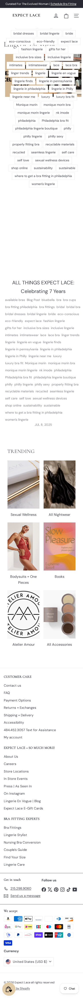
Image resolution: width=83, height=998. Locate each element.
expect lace (33, 321)
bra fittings (47, 307)
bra (58, 300)
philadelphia (62, 370)
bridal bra (73, 307)
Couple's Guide (15, 850)
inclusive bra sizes (36, 328)
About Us (11, 756)
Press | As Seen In (18, 786)
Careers (10, 764)
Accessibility (14, 722)
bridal (60, 307)
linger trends (70, 335)
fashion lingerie (54, 321)
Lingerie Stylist (15, 835)
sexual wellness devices (50, 398)
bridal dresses (15, 314)
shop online (13, 405)
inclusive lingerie (62, 328)
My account (13, 737)
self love (25, 398)
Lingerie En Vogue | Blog (22, 801)
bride (52, 314)
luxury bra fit (14, 363)
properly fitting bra (65, 384)
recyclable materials (19, 391)
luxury (57, 356)
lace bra (54, 335)
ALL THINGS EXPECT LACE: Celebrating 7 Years (43, 287)
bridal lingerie (36, 314)
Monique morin (35, 363)
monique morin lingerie (21, 370)
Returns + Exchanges (20, 707)
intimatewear (29, 335)
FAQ (7, 693)
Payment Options (17, 700)
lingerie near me (40, 356)
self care (11, 398)
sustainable (52, 405)
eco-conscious (68, 314)
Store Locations (16, 771)
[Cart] (66, 16)
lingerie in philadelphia (56, 349)
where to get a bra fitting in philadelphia (33, 412)
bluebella (48, 300)
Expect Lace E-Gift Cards (23, 808)
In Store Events (16, 778)
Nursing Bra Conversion (22, 842)
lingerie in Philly (16, 356)
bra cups (69, 300)
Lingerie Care (14, 864)
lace (43, 335)
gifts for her (13, 328)
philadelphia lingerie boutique (55, 377)
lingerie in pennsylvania (21, 349)
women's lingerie (16, 420)
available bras (15, 300)
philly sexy (42, 384)
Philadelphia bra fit (18, 377)
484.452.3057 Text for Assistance (30, 730)
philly (9, 384)
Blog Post (33, 300)
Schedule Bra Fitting (63, 4)
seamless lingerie (62, 391)
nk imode (45, 370)
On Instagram (14, 793)
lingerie (10, 342)
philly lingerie (23, 384)
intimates (11, 335)
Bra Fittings (12, 827)
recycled (42, 391)
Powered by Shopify (17, 988)
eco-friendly (14, 321)
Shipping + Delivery (18, 715)
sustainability (32, 405)
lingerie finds (52, 342)
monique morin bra (61, 363)
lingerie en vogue (29, 342)
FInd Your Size (15, 857)
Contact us (12, 685)
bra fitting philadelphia (21, 307)
